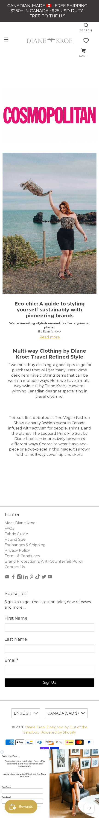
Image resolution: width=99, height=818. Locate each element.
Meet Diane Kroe (20, 523)
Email (11, 660)
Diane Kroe (35, 727)
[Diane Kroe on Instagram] (19, 578)
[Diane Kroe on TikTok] (37, 578)
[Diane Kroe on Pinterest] (31, 578)
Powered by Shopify (58, 732)
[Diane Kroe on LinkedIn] (25, 578)
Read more (49, 337)
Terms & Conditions (22, 556)
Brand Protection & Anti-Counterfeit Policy (44, 561)
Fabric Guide (16, 534)
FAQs (9, 528)
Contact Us (15, 567)
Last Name (16, 639)
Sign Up (49, 682)
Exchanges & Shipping (25, 545)
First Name (16, 618)
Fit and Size (15, 539)
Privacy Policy (17, 550)
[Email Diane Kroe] (7, 578)
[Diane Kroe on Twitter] (44, 578)
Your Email (6, 797)
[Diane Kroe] (49, 40)
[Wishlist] (86, 40)
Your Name (6, 787)
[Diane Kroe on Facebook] (13, 578)
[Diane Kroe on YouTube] (49, 578)
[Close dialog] (2, 752)
